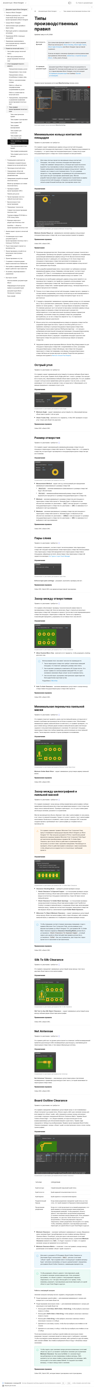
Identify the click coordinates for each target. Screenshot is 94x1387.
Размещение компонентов (16, 160)
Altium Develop (68, 45)
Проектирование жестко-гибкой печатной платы (16, 198)
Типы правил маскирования (15, 127)
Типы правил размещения (18, 151)
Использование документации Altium (17, 282)
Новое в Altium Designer (13, 12)
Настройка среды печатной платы (16, 52)
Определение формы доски (18, 69)
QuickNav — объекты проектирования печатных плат (17, 227)
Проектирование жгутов (14, 258)
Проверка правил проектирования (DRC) (15, 190)
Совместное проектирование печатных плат (17, 211)
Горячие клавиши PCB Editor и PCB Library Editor (17, 216)
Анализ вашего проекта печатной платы (17, 232)
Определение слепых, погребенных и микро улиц (18, 76)
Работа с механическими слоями (17, 81)
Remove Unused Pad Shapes (61, 355)
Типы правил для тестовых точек (15, 137)
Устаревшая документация (58, 73)
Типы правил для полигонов (15, 132)
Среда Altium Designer (13, 23)
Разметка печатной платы (15, 48)
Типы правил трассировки (18, 119)
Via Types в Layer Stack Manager (59, 556)
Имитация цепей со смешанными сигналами (16, 32)
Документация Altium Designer (47, 11)
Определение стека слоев (17, 72)
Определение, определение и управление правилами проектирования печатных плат (18, 101)
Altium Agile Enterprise (55, 47)
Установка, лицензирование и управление (15, 273)
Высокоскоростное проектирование (13, 203)
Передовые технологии (15, 207)
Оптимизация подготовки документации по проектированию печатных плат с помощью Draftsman (17, 240)
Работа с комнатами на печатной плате (16, 94)
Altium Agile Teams (80, 45)
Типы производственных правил (19, 142)
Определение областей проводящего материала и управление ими (16, 173)
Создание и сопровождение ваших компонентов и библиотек (16, 262)
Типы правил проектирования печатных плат (76, 11)
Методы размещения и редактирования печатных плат (16, 59)
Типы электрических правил (17, 115)
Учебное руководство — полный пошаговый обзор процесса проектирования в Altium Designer (17, 18)
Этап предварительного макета (15, 65)
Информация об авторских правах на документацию (16, 287)
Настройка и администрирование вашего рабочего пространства (17, 268)
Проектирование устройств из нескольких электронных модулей (16, 253)
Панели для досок (13, 194)
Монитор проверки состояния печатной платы (17, 185)
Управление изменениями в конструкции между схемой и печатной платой (16, 43)
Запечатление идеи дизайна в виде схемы (15, 27)
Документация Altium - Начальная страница (14, 292)
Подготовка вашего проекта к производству (16, 247)
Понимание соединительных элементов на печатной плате (17, 164)
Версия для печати (10, 1385)
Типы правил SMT (16, 122)
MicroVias (54, 681)
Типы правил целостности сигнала (19, 155)
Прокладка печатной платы (16, 168)
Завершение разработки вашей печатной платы (17, 180)
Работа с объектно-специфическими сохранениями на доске (17, 87)
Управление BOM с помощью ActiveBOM (15, 37)
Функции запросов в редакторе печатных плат (16, 221)
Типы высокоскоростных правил (18, 147)
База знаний (11, 296)
